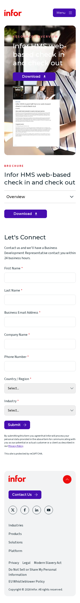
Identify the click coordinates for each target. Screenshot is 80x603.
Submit (14, 425)
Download (35, 77)
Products (15, 534)
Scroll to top (67, 479)
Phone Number (15, 356)
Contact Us (22, 495)
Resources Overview (35, 36)
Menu (61, 13)
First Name (12, 268)
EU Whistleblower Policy (27, 581)
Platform (15, 551)
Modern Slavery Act (48, 562)
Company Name (16, 334)
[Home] (13, 12)
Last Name (12, 290)
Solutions (16, 542)
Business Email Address (21, 312)
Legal (26, 562)
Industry (10, 401)
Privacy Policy (15, 446)
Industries (16, 525)
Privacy (14, 562)
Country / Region (16, 379)
